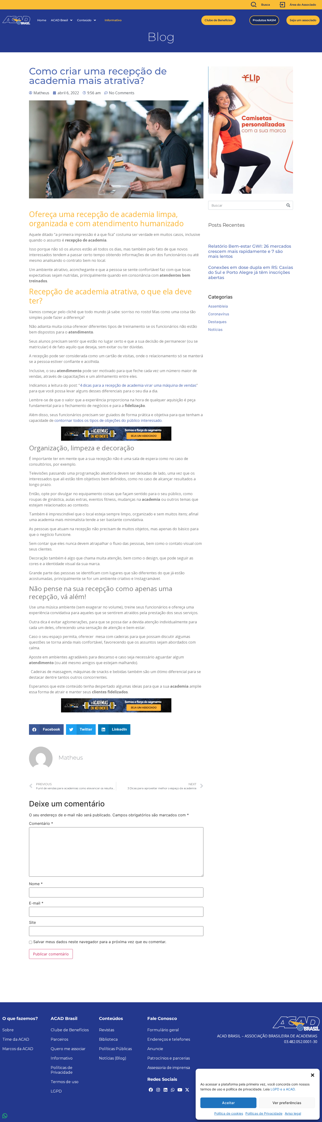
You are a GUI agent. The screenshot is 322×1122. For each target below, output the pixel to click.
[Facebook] (151, 1090)
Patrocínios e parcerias (168, 1058)
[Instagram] (158, 1090)
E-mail (36, 903)
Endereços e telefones (168, 1039)
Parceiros (59, 1039)
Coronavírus (218, 314)
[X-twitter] (187, 1090)
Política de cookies (228, 1113)
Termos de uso (64, 1082)
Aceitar (228, 1103)
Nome (36, 884)
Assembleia (218, 306)
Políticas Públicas (115, 1049)
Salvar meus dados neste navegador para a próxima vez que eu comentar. (99, 942)
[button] (312, 1074)
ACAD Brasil (59, 20)
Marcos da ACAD (17, 1049)
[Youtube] (180, 1090)
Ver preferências (286, 1103)
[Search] (288, 205)
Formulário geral (163, 1030)
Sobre (8, 1030)
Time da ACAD (15, 1039)
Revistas (106, 1030)
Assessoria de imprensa (168, 1067)
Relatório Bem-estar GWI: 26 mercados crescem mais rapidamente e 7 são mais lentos (249, 251)
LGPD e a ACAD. (283, 1089)
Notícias (215, 329)
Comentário (41, 823)
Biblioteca (108, 1039)
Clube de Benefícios (70, 1030)
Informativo (113, 20)
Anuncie (155, 1049)
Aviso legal (293, 1113)
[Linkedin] (165, 1090)
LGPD (56, 1091)
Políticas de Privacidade (263, 1113)
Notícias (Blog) (112, 1058)
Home (41, 20)
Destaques (217, 322)
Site (32, 922)
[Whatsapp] (172, 1090)
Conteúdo (84, 20)
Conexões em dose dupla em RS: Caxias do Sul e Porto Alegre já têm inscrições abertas (250, 272)
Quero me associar (68, 1049)
